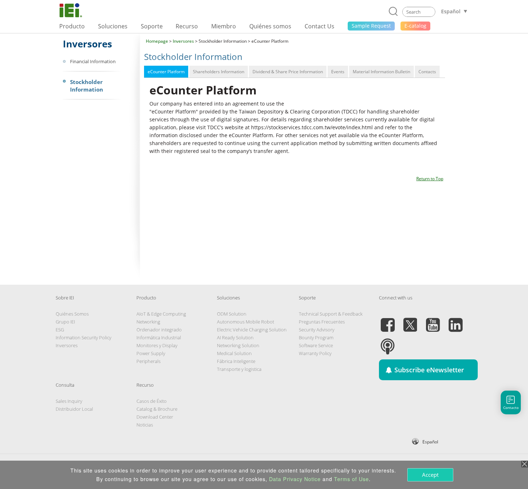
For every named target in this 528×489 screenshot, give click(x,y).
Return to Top (429, 179)
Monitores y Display (156, 345)
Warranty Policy (315, 353)
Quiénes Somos (72, 314)
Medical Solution (234, 353)
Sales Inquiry (69, 401)
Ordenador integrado (159, 329)
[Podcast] (387, 342)
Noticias (144, 425)
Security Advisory (316, 329)
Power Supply (150, 353)
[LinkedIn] (455, 320)
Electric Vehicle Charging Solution (252, 329)
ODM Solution (231, 314)
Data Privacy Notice (295, 479)
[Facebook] (387, 320)
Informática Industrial (158, 337)
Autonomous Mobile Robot (245, 321)
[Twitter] (410, 320)
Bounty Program (316, 337)
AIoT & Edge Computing (161, 314)
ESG (60, 329)
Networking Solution (238, 345)
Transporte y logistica (239, 369)
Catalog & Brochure (156, 409)
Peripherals (148, 361)
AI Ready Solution (235, 337)
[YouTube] (432, 320)
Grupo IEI (65, 321)
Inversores (183, 41)
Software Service (316, 345)
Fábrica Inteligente (236, 361)
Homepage (157, 41)
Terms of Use (351, 479)
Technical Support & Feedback (330, 314)
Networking (148, 321)
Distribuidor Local (74, 409)
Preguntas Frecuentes (322, 321)
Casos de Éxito (151, 401)
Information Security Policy (83, 337)
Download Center (154, 417)
